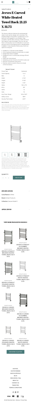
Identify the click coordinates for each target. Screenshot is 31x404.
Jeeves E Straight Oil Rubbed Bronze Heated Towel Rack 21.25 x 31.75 (22, 248)
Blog (15, 375)
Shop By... (15, 368)
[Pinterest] (18, 392)
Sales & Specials (15, 373)
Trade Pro (15, 385)
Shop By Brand (15, 371)
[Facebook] (13, 392)
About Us (15, 380)
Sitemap (18, 400)
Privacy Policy (24, 400)
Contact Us (15, 383)
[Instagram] (15, 392)
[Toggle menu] (2, 2)
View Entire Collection (15, 351)
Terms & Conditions (15, 387)
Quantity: (5, 174)
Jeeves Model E (13, 201)
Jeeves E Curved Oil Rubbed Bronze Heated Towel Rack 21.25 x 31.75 (22, 317)
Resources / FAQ (15, 378)
